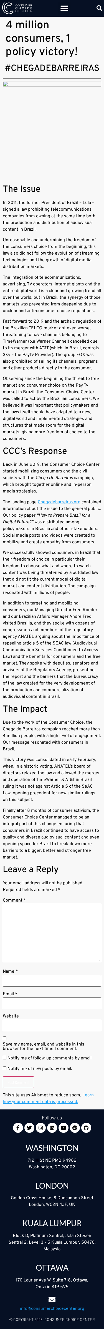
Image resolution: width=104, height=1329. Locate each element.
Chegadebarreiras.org (59, 502)
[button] (64, 8)
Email (10, 994)
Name (10, 971)
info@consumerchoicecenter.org (52, 1308)
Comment (14, 900)
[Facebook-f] (18, 1128)
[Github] (86, 1128)
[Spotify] (75, 1128)
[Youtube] (64, 1128)
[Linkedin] (52, 1128)
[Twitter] (29, 1128)
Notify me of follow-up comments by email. (50, 1058)
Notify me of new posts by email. (39, 1069)
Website (11, 1016)
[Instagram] (41, 1128)
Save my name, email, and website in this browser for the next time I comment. (43, 1046)
